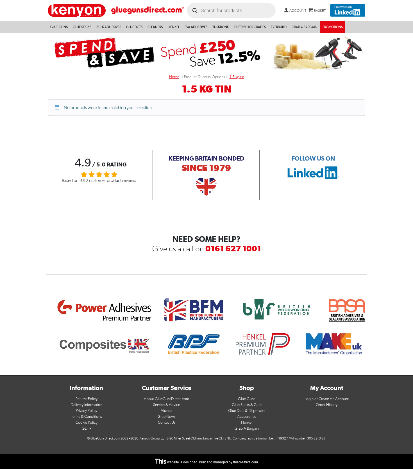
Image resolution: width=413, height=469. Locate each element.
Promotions (333, 27)
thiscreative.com (245, 461)
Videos (166, 410)
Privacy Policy (86, 410)
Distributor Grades (250, 27)
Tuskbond (220, 27)
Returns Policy (86, 398)
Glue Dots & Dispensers (246, 410)
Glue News (166, 416)
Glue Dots (134, 27)
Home (174, 77)
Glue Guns (59, 27)
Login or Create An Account (327, 398)
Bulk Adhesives (108, 27)
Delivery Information (86, 404)
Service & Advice (166, 404)
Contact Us (166, 422)
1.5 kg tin (237, 77)
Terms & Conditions (86, 416)
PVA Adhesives (196, 27)
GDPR (86, 428)
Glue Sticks (82, 27)
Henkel (174, 27)
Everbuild (279, 27)
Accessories (246, 416)
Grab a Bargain (304, 27)
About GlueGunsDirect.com (166, 398)
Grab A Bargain (247, 428)
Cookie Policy (86, 422)
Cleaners (155, 27)
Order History (326, 404)
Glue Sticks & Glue (247, 404)
